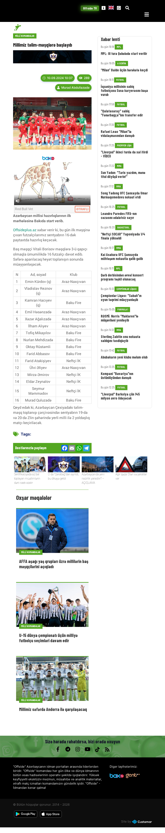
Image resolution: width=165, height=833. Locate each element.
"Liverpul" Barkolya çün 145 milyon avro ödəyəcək (120, 396)
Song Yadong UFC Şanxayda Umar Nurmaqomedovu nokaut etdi (124, 195)
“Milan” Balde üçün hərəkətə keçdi (124, 70)
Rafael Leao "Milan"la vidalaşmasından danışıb (117, 133)
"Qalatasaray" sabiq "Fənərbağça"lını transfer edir (122, 113)
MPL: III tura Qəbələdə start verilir (124, 53)
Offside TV (90, 8)
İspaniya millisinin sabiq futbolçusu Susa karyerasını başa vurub (124, 90)
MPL (119, 46)
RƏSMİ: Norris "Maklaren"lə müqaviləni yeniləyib (119, 318)
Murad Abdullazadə (75, 87)
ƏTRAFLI (82, 209)
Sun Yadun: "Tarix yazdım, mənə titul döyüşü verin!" (123, 174)
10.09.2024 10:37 (60, 78)
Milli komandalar (24, 35)
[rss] (107, 749)
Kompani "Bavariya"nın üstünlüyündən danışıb (117, 375)
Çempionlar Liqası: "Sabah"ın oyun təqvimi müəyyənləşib (121, 297)
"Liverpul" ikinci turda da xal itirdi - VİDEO (124, 154)
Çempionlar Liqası (126, 289)
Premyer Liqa (124, 145)
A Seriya (121, 63)
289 (87, 78)
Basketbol (123, 227)
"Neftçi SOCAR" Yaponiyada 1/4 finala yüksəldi (123, 236)
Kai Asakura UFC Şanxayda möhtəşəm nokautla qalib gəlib (122, 256)
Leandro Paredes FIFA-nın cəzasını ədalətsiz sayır (119, 215)
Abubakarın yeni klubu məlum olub (124, 357)
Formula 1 (122, 309)
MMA (119, 165)
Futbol (120, 79)
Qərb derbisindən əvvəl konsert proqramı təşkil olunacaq (122, 277)
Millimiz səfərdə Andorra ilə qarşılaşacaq (53, 709)
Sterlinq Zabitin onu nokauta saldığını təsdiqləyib (120, 338)
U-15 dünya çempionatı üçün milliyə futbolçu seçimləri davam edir (48, 638)
